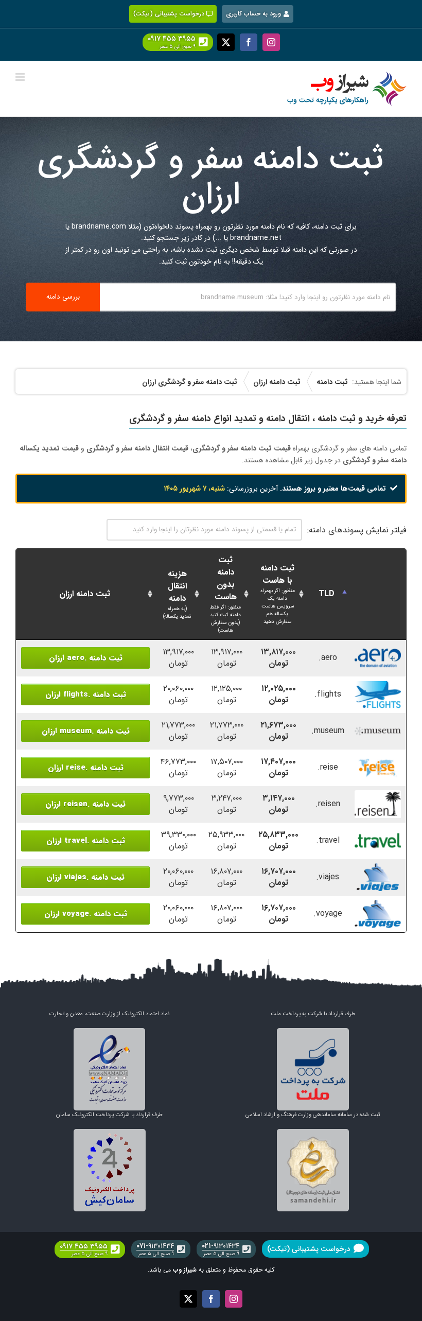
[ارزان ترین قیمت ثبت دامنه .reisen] (378, 795)
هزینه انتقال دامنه (177, 593)
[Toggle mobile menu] (20, 77)
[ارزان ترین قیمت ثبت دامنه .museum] (378, 722)
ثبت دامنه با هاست (277, 593)
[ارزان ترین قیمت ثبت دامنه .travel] (378, 832)
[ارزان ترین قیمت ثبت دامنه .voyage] (378, 905)
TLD (327, 593)
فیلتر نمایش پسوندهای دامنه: (357, 530)
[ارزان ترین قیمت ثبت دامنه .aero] (378, 649)
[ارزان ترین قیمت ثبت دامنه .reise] (378, 759)
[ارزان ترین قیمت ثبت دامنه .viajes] (378, 868)
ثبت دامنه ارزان (84, 593)
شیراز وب (185, 1270)
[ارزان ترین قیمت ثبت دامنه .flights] (378, 686)
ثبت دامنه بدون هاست (225, 593)
